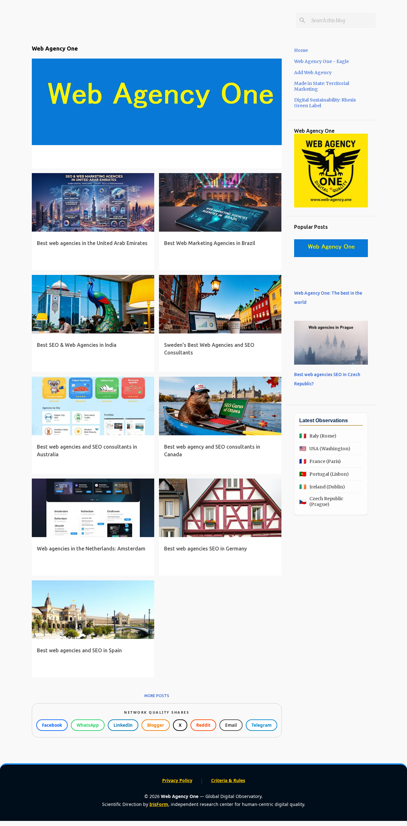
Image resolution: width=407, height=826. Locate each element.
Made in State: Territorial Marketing (321, 86)
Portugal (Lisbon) (324, 474)
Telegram (262, 725)
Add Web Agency (313, 72)
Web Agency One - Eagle (321, 61)
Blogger (155, 725)
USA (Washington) (324, 448)
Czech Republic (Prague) (321, 501)
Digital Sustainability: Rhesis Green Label (325, 102)
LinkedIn (123, 725)
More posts (156, 696)
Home (301, 50)
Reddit (203, 725)
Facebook (52, 725)
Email (231, 725)
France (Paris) (320, 461)
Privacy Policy (177, 780)
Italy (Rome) (317, 435)
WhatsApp (88, 725)
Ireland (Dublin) (322, 486)
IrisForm (158, 804)
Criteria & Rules (228, 780)
